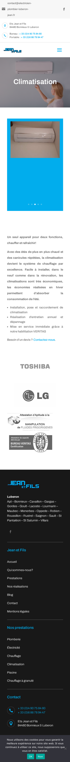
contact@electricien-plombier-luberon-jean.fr (19, 9)
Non (40, 756)
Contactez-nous (44, 339)
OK (30, 756)
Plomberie (14, 639)
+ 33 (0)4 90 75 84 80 (30, 34)
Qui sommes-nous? (20, 570)
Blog (10, 594)
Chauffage (14, 655)
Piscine (12, 672)
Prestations (14, 578)
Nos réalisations (17, 586)
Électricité (13, 647)
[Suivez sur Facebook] (64, 9)
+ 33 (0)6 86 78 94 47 (32, 37)
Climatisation (15, 664)
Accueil (12, 561)
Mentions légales (18, 611)
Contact (12, 603)
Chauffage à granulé (20, 680)
